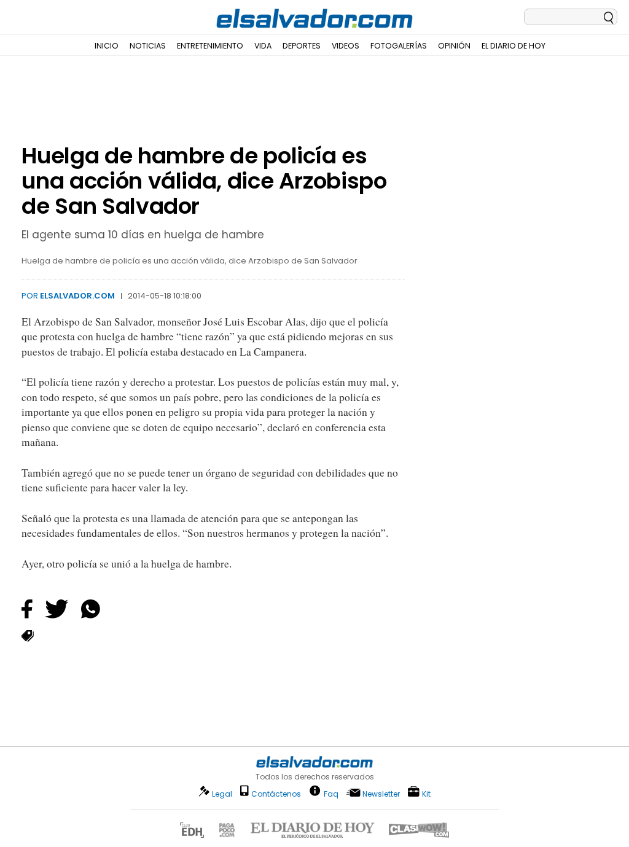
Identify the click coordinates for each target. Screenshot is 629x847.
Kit (426, 793)
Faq (331, 793)
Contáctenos (276, 794)
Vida (263, 46)
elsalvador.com (77, 296)
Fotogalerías (398, 46)
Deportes (302, 46)
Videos (345, 46)
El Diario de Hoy (513, 46)
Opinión (454, 46)
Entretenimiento (210, 46)
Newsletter (381, 794)
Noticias (148, 46)
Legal (222, 794)
